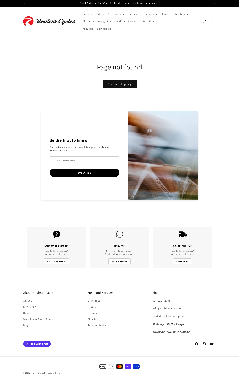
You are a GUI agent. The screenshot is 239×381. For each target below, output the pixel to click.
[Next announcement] (214, 3)
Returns (92, 313)
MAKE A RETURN (119, 261)
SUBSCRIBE (84, 173)
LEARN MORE (182, 261)
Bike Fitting (29, 306)
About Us (28, 300)
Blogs (26, 325)
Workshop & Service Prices (38, 319)
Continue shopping (119, 84)
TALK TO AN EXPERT (56, 261)
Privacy (92, 306)
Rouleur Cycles (37, 373)
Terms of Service (97, 325)
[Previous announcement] (24, 3)
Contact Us (94, 300)
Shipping (93, 319)
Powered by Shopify (53, 373)
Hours (26, 313)
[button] (87, 14)
